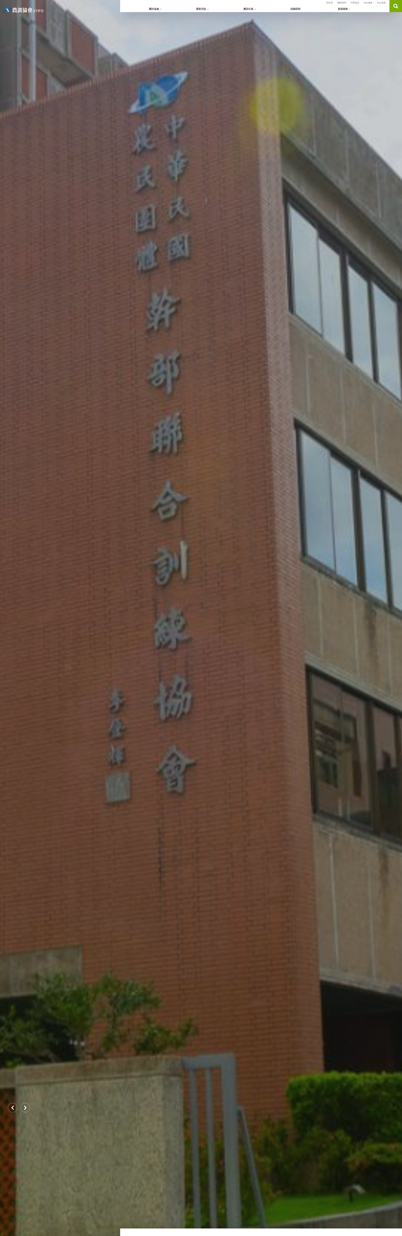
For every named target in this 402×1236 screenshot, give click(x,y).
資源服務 (343, 9)
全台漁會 (381, 3)
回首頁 (329, 3)
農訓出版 (248, 9)
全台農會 (368, 3)
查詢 (395, 6)
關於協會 (154, 9)
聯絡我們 (341, 3)
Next (25, 1107)
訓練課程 (296, 9)
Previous (12, 1107)
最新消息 (201, 9)
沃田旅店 (354, 3)
